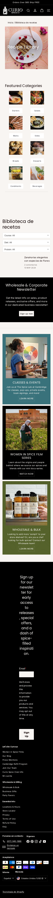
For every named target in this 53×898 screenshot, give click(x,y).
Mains (15, 136)
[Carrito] (41, 10)
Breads (16, 161)
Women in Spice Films (13, 752)
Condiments (15, 186)
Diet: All (8, 242)
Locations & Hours (11, 807)
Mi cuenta (7, 776)
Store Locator (9, 811)
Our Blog (7, 756)
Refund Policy (9, 823)
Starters (15, 111)
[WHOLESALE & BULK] (26, 504)
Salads (37, 111)
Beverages (37, 186)
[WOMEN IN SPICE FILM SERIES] (26, 429)
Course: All (9, 235)
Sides (37, 136)
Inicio (10, 22)
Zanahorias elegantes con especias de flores (37, 259)
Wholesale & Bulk (11, 787)
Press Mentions (10, 760)
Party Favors (9, 795)
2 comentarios (31, 265)
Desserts (37, 161)
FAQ (4, 827)
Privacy (6, 815)
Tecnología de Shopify (13, 892)
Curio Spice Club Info (13, 772)
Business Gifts (10, 791)
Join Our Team (9, 768)
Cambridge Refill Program (15, 764)
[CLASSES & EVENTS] (26, 357)
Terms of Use (9, 819)
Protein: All (9, 249)
